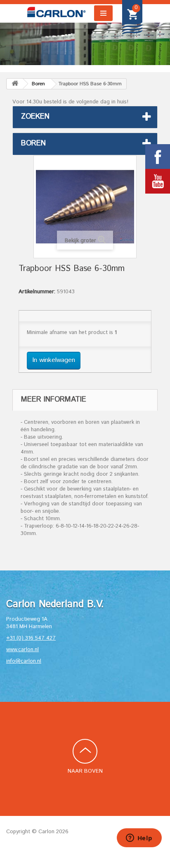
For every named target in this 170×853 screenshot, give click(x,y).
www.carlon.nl (22, 650)
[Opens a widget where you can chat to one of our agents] (139, 838)
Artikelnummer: (37, 292)
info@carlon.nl (23, 661)
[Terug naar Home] (15, 84)
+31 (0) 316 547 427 (31, 638)
